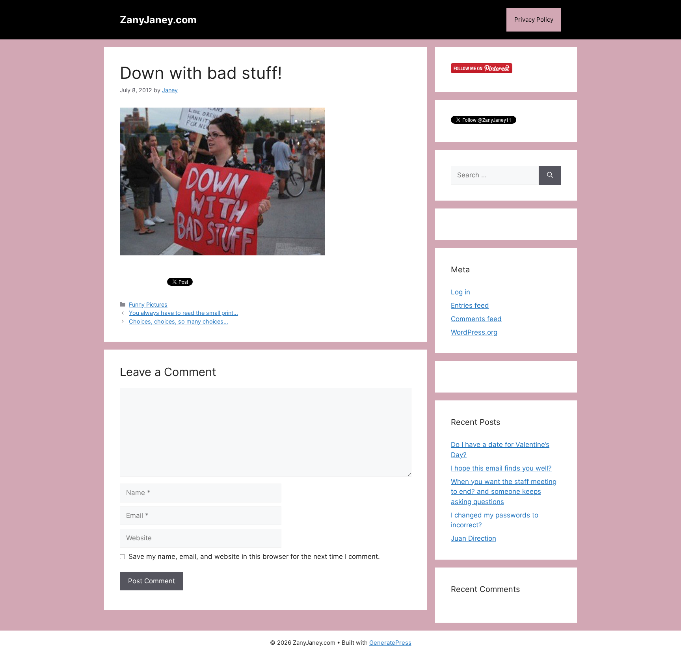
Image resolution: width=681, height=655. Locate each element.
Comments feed (476, 319)
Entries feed (470, 305)
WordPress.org (474, 332)
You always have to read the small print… (183, 312)
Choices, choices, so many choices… (178, 321)
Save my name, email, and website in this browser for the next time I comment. (254, 556)
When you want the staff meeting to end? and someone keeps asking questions (503, 492)
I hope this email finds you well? (501, 468)
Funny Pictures (148, 304)
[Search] (550, 175)
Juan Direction (473, 538)
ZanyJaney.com (158, 20)
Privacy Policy (533, 19)
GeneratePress (390, 642)
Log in (460, 292)
